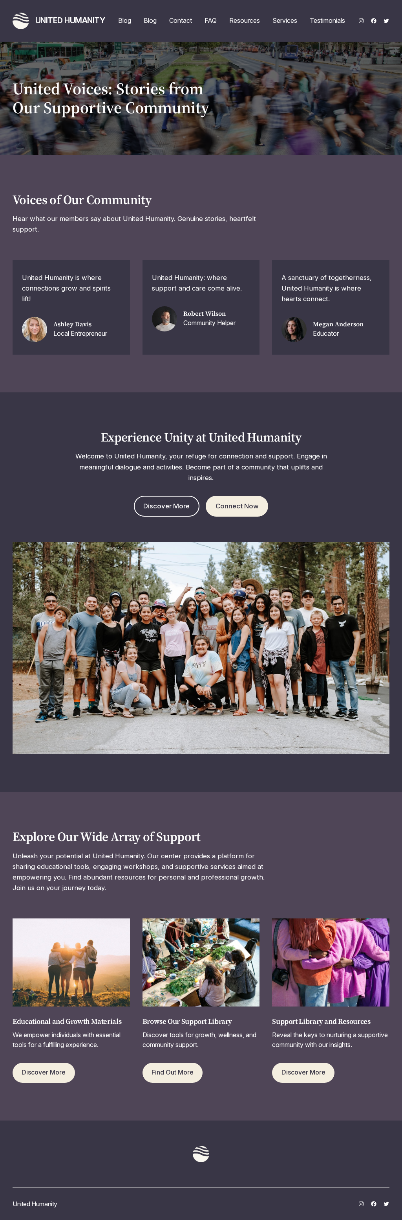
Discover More (166, 506)
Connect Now (237, 506)
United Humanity (70, 20)
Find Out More (173, 1072)
